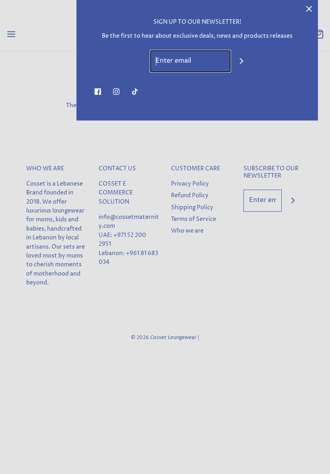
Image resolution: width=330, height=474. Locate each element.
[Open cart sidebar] (319, 34)
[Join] (242, 61)
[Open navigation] (11, 34)
